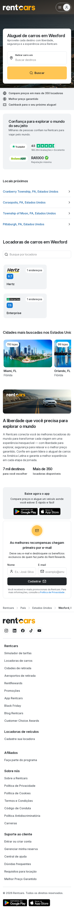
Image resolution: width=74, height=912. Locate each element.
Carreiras (10, 823)
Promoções (12, 690)
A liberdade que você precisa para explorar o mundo (35, 423)
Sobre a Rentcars (15, 778)
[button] (18, 146)
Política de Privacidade (52, 592)
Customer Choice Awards (21, 720)
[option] (37, 191)
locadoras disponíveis (47, 473)
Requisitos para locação (20, 871)
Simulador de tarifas (17, 653)
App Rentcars (13, 698)
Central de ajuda (15, 856)
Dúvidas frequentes (17, 864)
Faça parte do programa (20, 760)
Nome (11, 564)
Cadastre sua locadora (19, 739)
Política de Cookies (17, 793)
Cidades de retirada (17, 668)
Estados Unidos (42, 607)
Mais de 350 (42, 469)
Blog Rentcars (13, 713)
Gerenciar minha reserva (21, 849)
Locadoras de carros (18, 660)
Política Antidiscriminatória (22, 815)
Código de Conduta (17, 808)
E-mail (42, 564)
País (23, 607)
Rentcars (8, 607)
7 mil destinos (14, 469)
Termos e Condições (18, 800)
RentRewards (13, 683)
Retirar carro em (24, 55)
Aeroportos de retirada (20, 675)
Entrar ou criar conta (17, 841)
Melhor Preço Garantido (20, 879)
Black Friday (12, 705)
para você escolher (15, 473)
